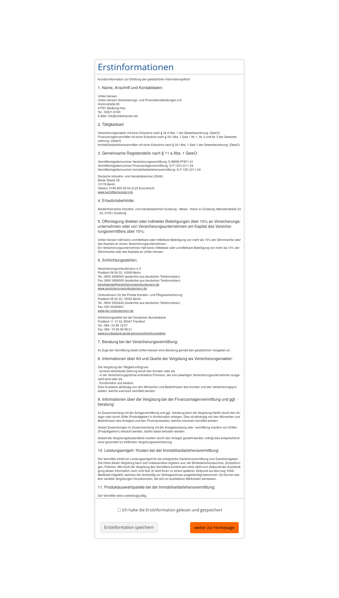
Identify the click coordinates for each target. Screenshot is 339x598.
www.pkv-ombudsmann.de (116, 310)
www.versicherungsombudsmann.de (122, 288)
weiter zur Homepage (214, 527)
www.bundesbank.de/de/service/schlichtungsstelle (132, 333)
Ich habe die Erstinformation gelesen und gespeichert (172, 509)
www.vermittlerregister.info (115, 192)
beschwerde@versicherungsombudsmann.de (128, 284)
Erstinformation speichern (129, 527)
